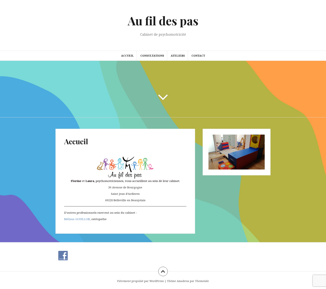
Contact (198, 55)
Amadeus (183, 281)
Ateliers (178, 55)
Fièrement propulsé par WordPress (140, 281)
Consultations (152, 55)
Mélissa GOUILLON (77, 219)
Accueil (127, 55)
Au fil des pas (163, 20)
